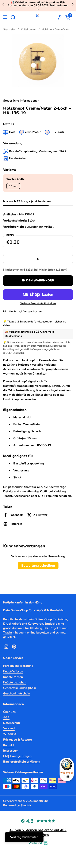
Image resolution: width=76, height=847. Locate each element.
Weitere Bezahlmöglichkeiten (38, 303)
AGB (6, 717)
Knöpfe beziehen (14, 682)
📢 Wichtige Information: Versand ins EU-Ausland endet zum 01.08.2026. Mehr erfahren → (38, 5)
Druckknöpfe (12, 624)
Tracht (7, 633)
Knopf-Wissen (13, 671)
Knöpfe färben (13, 677)
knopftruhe (41, 801)
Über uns (9, 712)
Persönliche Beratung (18, 666)
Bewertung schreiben (38, 565)
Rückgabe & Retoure (17, 740)
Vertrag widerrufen (24, 837)
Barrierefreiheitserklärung (21, 762)
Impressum (10, 751)
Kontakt (8, 745)
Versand (9, 728)
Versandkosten (32, 311)
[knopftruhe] (37, 17)
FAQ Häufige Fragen (17, 756)
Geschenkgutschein (16, 693)
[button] (13, 17)
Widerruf (9, 734)
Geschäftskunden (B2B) (19, 688)
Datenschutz (11, 723)
